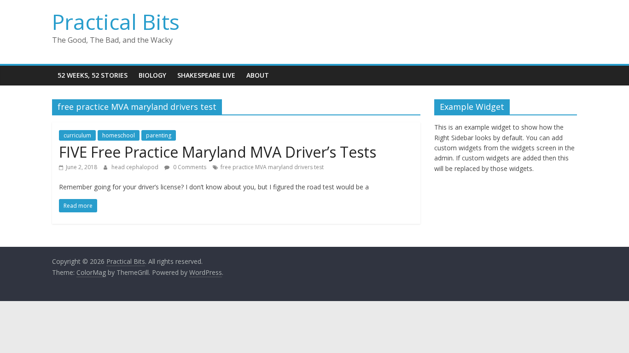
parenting (158, 135)
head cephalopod (135, 167)
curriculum (77, 135)
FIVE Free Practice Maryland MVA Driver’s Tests (217, 152)
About (257, 75)
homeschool (118, 135)
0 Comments (189, 167)
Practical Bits (116, 21)
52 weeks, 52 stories (93, 75)
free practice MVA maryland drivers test (272, 167)
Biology (152, 75)
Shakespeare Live (206, 75)
